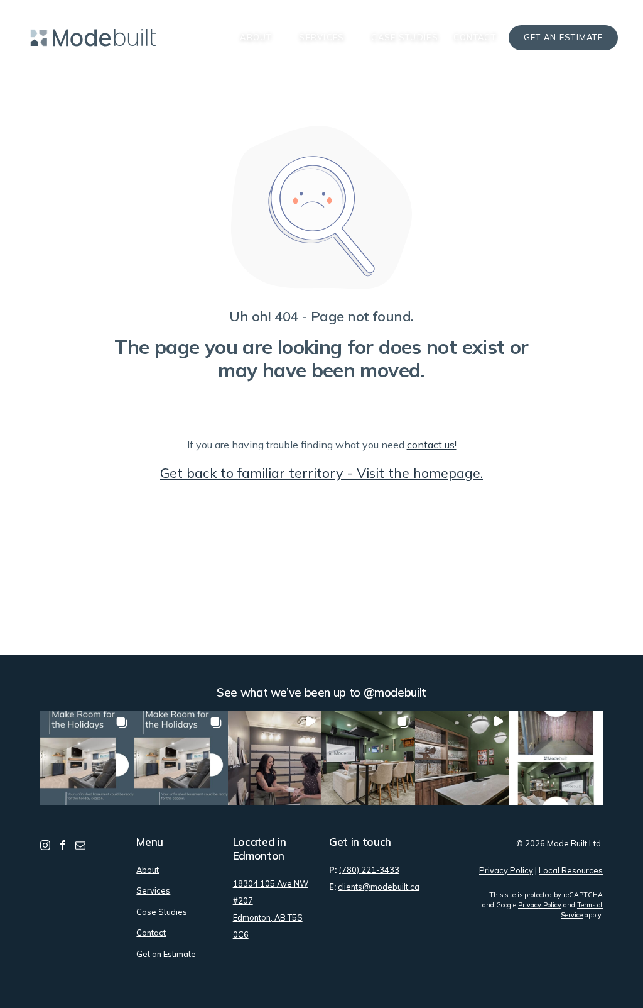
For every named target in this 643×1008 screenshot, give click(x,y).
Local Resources (571, 870)
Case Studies (404, 37)
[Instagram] (45, 844)
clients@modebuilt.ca (378, 887)
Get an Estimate (563, 37)
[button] (87, 757)
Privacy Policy (506, 870)
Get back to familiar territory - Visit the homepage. (321, 472)
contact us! (432, 444)
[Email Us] (80, 844)
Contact (474, 37)
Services (321, 37)
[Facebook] (63, 844)
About (255, 37)
